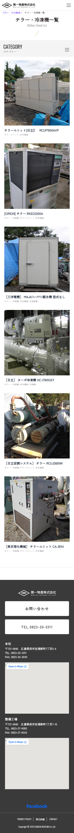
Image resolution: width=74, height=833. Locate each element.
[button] (68, 5)
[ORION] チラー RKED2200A (23, 213)
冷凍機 (32, 384)
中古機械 (24, 134)
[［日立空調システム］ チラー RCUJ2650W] (37, 456)
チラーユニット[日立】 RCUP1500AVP (33, 130)
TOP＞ (6, 12)
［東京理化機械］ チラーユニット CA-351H (34, 546)
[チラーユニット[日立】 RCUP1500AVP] (37, 123)
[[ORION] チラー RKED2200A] (37, 206)
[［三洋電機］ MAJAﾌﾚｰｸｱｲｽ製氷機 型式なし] (37, 290)
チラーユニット (11, 134)
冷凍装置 (33, 301)
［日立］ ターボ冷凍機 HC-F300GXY (29, 380)
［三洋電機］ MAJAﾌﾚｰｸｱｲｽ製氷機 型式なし (34, 296)
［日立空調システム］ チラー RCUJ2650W (33, 463)
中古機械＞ (16, 12)
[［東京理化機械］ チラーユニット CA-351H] (37, 539)
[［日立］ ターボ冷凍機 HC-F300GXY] (37, 373)
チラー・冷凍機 (11, 217)
